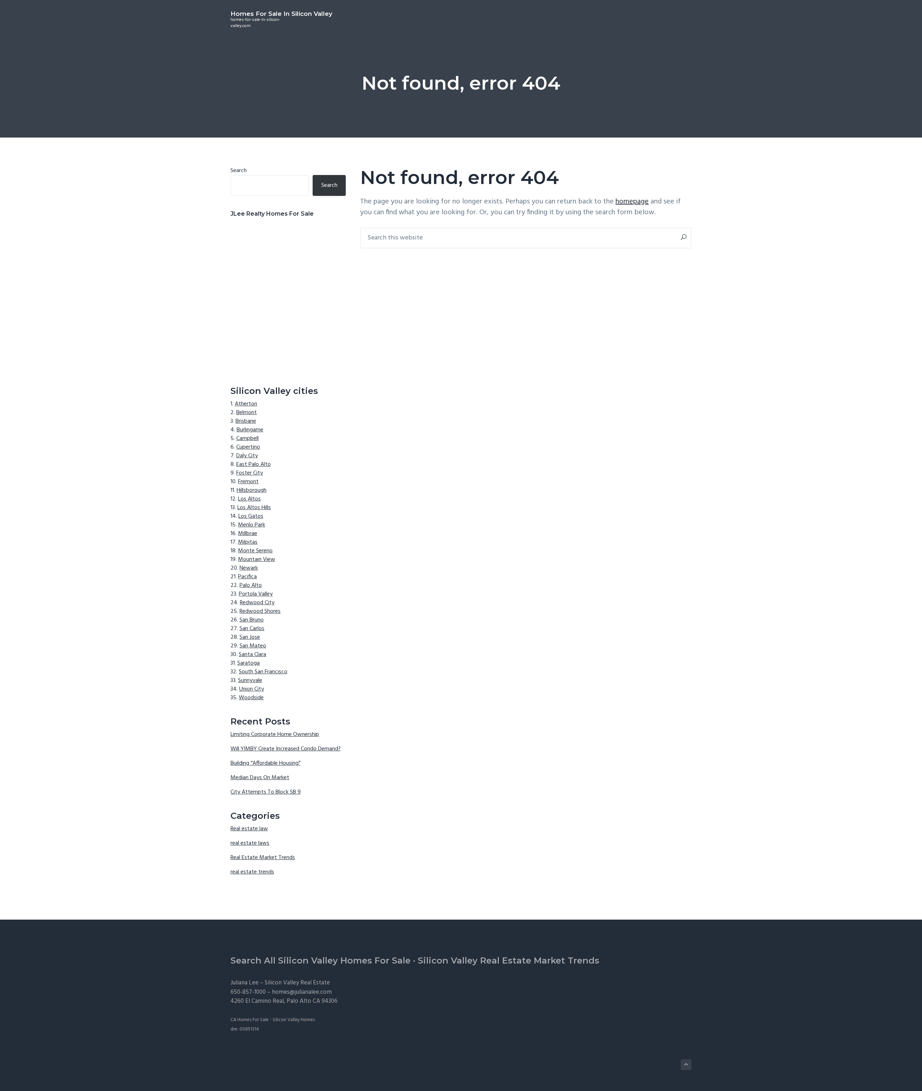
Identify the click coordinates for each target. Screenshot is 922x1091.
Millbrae (247, 533)
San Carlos (252, 628)
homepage (632, 201)
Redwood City (257, 602)
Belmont (246, 412)
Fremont (248, 481)
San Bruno (252, 620)
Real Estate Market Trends (262, 857)
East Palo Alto (253, 464)
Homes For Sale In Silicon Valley (281, 13)
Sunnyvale (250, 680)
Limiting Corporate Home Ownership (274, 734)
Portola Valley (256, 594)
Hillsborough (252, 490)
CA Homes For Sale (249, 1020)
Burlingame (250, 430)
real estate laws (249, 843)
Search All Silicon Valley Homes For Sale (320, 960)
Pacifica (247, 577)
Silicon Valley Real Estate (297, 983)
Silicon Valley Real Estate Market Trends (508, 960)
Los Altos (249, 499)
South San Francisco (263, 672)
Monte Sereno (255, 551)
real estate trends (252, 872)
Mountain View (256, 559)
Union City (251, 689)
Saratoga (248, 663)
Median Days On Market (259, 777)
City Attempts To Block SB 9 (265, 792)
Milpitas (248, 542)
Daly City (247, 456)
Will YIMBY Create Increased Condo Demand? (285, 749)
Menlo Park (251, 525)
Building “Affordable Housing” (265, 763)
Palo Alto (251, 585)
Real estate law (249, 829)
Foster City (249, 473)
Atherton (246, 404)
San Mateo (253, 646)
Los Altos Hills (254, 507)
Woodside (251, 697)
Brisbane (246, 421)
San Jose (250, 637)
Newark (249, 568)
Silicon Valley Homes (294, 1020)
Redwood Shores (260, 611)
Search (238, 170)
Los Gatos (250, 516)
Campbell (247, 438)
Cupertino (248, 447)
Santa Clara (252, 654)
